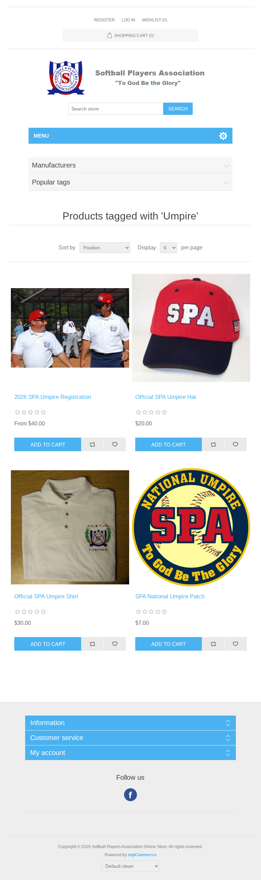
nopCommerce (142, 854)
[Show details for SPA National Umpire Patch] (191, 527)
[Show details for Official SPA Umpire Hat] (191, 328)
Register (104, 20)
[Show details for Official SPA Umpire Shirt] (70, 527)
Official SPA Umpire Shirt (46, 596)
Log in (128, 20)
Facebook (130, 794)
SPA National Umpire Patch (170, 596)
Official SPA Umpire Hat (165, 397)
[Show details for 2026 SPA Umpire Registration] (70, 328)
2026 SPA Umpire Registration (52, 397)
